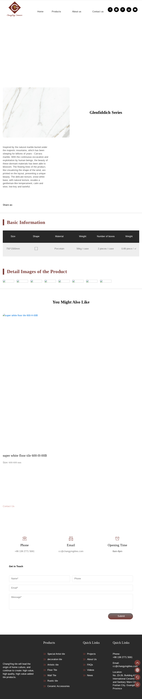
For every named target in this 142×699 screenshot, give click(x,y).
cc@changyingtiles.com (71, 551)
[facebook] (110, 9)
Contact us (98, 11)
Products (56, 11)
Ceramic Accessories (58, 686)
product (20, 76)
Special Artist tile (56, 654)
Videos (90, 670)
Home (40, 11)
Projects (91, 654)
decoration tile (54, 659)
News (90, 675)
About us (76, 11)
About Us (92, 659)
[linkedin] (128, 9)
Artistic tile (53, 664)
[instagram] (116, 9)
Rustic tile (52, 680)
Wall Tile (51, 675)
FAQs (90, 664)
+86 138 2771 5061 (24, 551)
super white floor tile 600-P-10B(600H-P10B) (89, 76)
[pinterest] (122, 9)
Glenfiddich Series (50, 76)
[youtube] (135, 9)
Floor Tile (32, 76)
